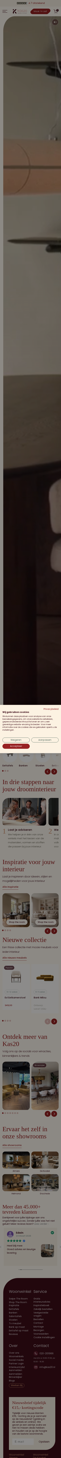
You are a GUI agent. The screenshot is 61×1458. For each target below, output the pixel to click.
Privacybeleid (51, 709)
